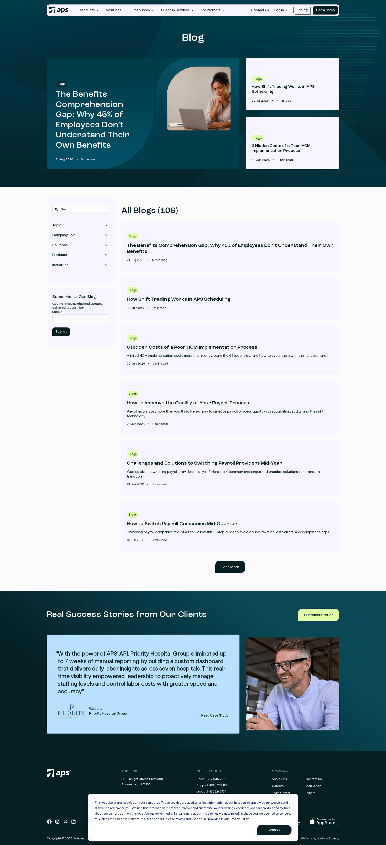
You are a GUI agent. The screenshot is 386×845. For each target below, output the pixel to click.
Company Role (64, 235)
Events (310, 793)
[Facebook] (49, 823)
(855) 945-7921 (216, 779)
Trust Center (281, 793)
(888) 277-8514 (219, 785)
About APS (279, 779)
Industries (60, 265)
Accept (274, 829)
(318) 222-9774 (216, 791)
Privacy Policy (239, 819)
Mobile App (313, 786)
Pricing (302, 10)
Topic (56, 225)
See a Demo (325, 10)
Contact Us (260, 10)
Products (59, 255)
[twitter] (65, 823)
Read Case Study (143, 684)
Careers (277, 786)
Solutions (60, 245)
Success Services (175, 10)
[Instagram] (57, 823)
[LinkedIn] (73, 823)
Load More (230, 567)
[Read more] (230, 247)
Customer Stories (318, 615)
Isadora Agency (328, 838)
